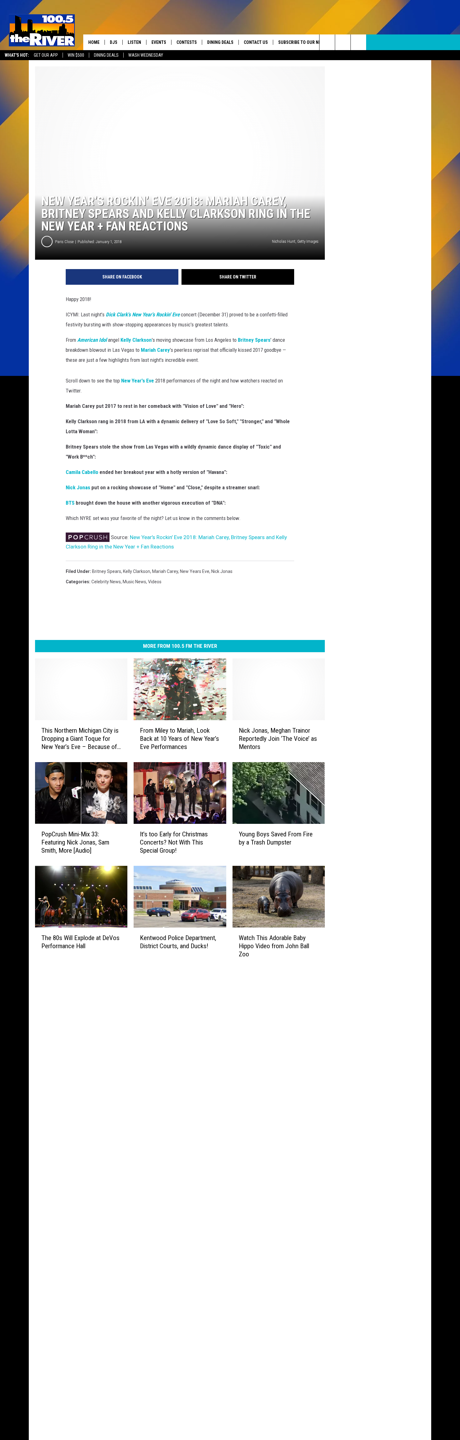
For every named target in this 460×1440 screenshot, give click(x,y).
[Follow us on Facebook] (358, 42)
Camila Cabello (82, 472)
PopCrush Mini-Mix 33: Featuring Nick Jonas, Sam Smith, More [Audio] (75, 842)
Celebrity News (106, 581)
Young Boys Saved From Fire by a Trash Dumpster (276, 838)
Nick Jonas (78, 487)
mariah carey (165, 571)
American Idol (92, 340)
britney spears (106, 571)
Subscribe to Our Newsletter (309, 42)
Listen (134, 42)
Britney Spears (254, 340)
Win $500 (76, 55)
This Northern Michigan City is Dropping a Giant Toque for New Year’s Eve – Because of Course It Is (80, 739)
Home (94, 42)
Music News (134, 581)
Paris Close (64, 241)
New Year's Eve (137, 380)
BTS (70, 503)
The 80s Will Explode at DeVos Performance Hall (80, 942)
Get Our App (46, 55)
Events (158, 42)
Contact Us (256, 42)
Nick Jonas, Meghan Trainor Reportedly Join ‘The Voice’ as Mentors (278, 739)
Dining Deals (106, 55)
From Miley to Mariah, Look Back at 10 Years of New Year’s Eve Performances (179, 739)
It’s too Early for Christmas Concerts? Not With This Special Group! (174, 842)
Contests (186, 42)
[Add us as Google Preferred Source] (342, 42)
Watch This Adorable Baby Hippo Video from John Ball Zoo (274, 946)
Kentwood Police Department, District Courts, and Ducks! (178, 942)
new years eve (194, 571)
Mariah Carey (155, 350)
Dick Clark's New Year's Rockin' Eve (143, 314)
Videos (154, 581)
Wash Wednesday (145, 55)
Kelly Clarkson (136, 340)
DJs (113, 42)
